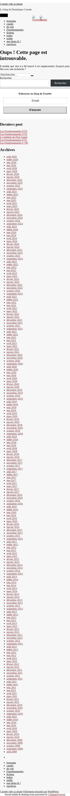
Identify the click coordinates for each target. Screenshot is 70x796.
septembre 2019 (15, 398)
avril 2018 (12, 448)
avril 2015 (12, 553)
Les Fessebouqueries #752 (13, 134)
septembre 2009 (15, 748)
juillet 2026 (12, 159)
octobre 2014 (13, 570)
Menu (4, 15)
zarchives (11, 44)
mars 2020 (12, 381)
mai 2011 (11, 690)
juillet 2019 (12, 404)
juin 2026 (11, 162)
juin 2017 (11, 477)
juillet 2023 (12, 264)
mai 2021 (11, 340)
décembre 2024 (14, 215)
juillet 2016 (12, 509)
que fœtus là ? (14, 41)
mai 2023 (11, 270)
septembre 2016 (15, 503)
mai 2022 (11, 305)
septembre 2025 (15, 188)
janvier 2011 (13, 702)
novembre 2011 (14, 673)
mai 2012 (11, 655)
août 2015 (12, 541)
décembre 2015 (14, 530)
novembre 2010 (15, 708)
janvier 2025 (13, 212)
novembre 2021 (15, 323)
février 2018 (13, 454)
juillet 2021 (12, 334)
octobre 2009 (13, 745)
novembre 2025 (15, 182)
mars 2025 (12, 206)
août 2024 (12, 226)
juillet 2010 (12, 719)
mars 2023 (12, 276)
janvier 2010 (13, 737)
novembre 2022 (15, 288)
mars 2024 (12, 241)
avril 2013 (12, 623)
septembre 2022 (15, 293)
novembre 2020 (15, 358)
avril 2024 (12, 238)
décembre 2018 (14, 425)
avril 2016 (12, 518)
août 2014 (12, 576)
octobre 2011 (13, 675)
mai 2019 (11, 410)
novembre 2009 (15, 743)
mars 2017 (12, 486)
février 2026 (13, 174)
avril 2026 (12, 168)
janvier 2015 (13, 562)
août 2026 (12, 156)
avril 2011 (12, 693)
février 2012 (13, 664)
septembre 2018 (15, 433)
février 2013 (13, 629)
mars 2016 (12, 521)
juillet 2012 (12, 649)
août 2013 (12, 611)
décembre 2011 (14, 670)
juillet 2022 (12, 299)
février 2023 (13, 279)
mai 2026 (11, 165)
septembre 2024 (15, 223)
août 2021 (12, 331)
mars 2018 (12, 451)
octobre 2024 (13, 220)
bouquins (11, 21)
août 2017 (12, 471)
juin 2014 (11, 582)
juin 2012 (11, 652)
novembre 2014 (15, 568)
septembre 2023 (15, 258)
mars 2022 (12, 311)
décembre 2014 (14, 565)
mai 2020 (11, 375)
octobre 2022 (13, 290)
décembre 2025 (14, 180)
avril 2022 (12, 308)
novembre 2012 (15, 638)
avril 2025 (12, 203)
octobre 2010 (13, 710)
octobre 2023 (13, 255)
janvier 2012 (13, 667)
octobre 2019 (13, 395)
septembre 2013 (15, 608)
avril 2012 (12, 658)
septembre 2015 (15, 538)
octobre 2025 (13, 185)
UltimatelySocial (56, 794)
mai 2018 (11, 445)
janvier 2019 (13, 422)
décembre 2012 (14, 635)
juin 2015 (11, 547)
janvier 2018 (13, 457)
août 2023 (12, 261)
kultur (10, 35)
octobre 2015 (13, 535)
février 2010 (13, 734)
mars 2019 (12, 416)
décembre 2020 (14, 355)
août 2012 (12, 646)
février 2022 (13, 314)
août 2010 (12, 716)
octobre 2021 (13, 325)
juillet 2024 (12, 229)
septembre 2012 (15, 643)
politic (10, 38)
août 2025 (12, 191)
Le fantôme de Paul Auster (13, 137)
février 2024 (13, 244)
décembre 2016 (14, 495)
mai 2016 (11, 515)
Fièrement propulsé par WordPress (41, 791)
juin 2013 (11, 617)
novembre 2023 (15, 253)
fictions (10, 32)
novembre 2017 (15, 463)
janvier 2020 (13, 387)
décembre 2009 (14, 740)
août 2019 (12, 401)
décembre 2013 (14, 600)
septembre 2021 (15, 328)
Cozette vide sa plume (11, 4)
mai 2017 (11, 480)
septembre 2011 (15, 678)
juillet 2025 (12, 194)
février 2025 (13, 209)
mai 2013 (11, 620)
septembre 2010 (15, 713)
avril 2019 (12, 413)
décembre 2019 (14, 390)
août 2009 (12, 751)
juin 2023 (11, 267)
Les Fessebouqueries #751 (13, 140)
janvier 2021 (13, 352)
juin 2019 (11, 407)
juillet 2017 (12, 474)
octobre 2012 (13, 640)
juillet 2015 (12, 544)
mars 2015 (12, 556)
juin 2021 (11, 337)
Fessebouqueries (15, 29)
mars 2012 (12, 661)
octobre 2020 (13, 360)
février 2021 (13, 349)
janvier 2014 (13, 597)
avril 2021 (12, 343)
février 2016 (13, 524)
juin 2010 (11, 722)
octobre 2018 (13, 430)
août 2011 (12, 681)
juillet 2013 (12, 614)
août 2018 (12, 436)
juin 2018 (11, 442)
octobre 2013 (13, 605)
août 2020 (12, 366)
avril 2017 (12, 483)
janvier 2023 (13, 282)
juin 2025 (11, 197)
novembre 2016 (15, 498)
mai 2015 (11, 550)
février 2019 (13, 419)
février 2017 (13, 489)
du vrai (10, 26)
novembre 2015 (15, 533)
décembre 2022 (14, 285)
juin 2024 (11, 232)
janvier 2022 (13, 317)
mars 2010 (12, 731)
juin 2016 (11, 512)
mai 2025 (11, 200)
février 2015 (13, 559)
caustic (10, 24)
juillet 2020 (12, 369)
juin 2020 (11, 372)
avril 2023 (12, 273)
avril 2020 (12, 378)
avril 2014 (12, 588)
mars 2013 (12, 626)
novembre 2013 (15, 603)
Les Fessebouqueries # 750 (14, 142)
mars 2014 (12, 591)
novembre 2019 (15, 393)
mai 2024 (11, 235)
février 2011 (13, 699)
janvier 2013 (13, 632)
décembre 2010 (14, 705)
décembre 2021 (14, 320)
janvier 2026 (13, 177)
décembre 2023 (14, 250)
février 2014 (13, 594)
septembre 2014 (15, 573)
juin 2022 (11, 302)
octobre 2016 (13, 500)
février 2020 (13, 384)
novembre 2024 (15, 218)
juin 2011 (11, 687)
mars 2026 (12, 171)
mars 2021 (12, 346)
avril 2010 (12, 728)
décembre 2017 (14, 460)
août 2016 (12, 506)
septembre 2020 (15, 363)
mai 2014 (11, 585)
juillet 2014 (12, 579)
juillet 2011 (12, 684)
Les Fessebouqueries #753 (13, 131)
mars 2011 (12, 696)
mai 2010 (11, 725)
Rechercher (6, 78)
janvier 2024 (13, 247)
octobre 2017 (13, 465)
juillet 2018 (12, 439)
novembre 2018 (15, 428)
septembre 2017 (15, 468)
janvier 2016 (13, 527)
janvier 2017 (13, 492)
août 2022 (12, 296)
